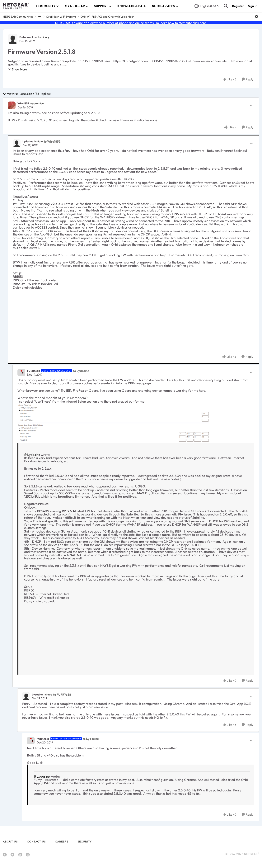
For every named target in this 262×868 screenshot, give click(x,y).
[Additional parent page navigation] (39, 16)
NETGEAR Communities (18, 16)
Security (84, 841)
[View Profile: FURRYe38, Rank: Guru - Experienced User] (21, 372)
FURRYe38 (33, 370)
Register (238, 6)
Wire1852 (23, 103)
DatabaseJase (28, 37)
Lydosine (27, 141)
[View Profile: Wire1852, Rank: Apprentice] (12, 105)
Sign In (252, 6)
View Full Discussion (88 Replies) (29, 94)
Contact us (36, 841)
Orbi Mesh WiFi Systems (61, 16)
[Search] (225, 6)
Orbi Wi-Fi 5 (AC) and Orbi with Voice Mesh (107, 16)
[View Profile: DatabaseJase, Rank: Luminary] (12, 39)
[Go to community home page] (16, 6)
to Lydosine (81, 370)
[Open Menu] (256, 16)
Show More (19, 69)
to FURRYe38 (62, 694)
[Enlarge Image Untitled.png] (113, 422)
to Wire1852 (52, 141)
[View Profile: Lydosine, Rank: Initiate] (17, 143)
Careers (61, 841)
